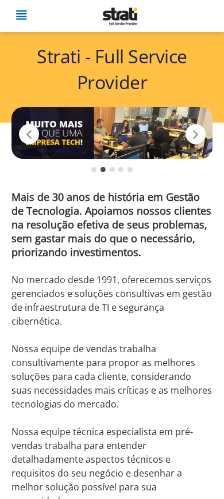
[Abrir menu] (21, 16)
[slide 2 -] (103, 169)
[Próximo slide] (196, 134)
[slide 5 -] (130, 169)
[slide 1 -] (93, 169)
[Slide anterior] (29, 134)
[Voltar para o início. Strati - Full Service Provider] (120, 16)
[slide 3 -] (112, 169)
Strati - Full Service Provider (112, 69)
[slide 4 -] (120, 169)
